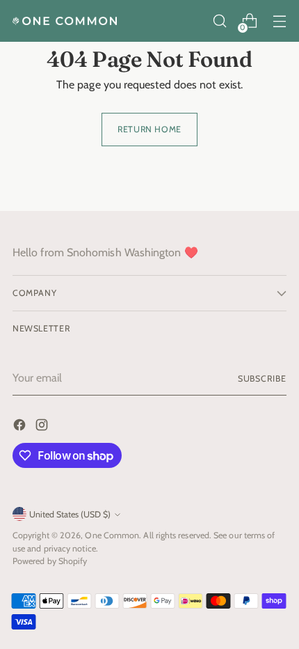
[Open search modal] (219, 21)
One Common (112, 535)
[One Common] (65, 21)
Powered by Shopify (50, 561)
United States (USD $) (70, 514)
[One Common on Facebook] (21, 427)
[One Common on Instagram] (43, 427)
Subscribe (262, 378)
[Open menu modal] (279, 21)
